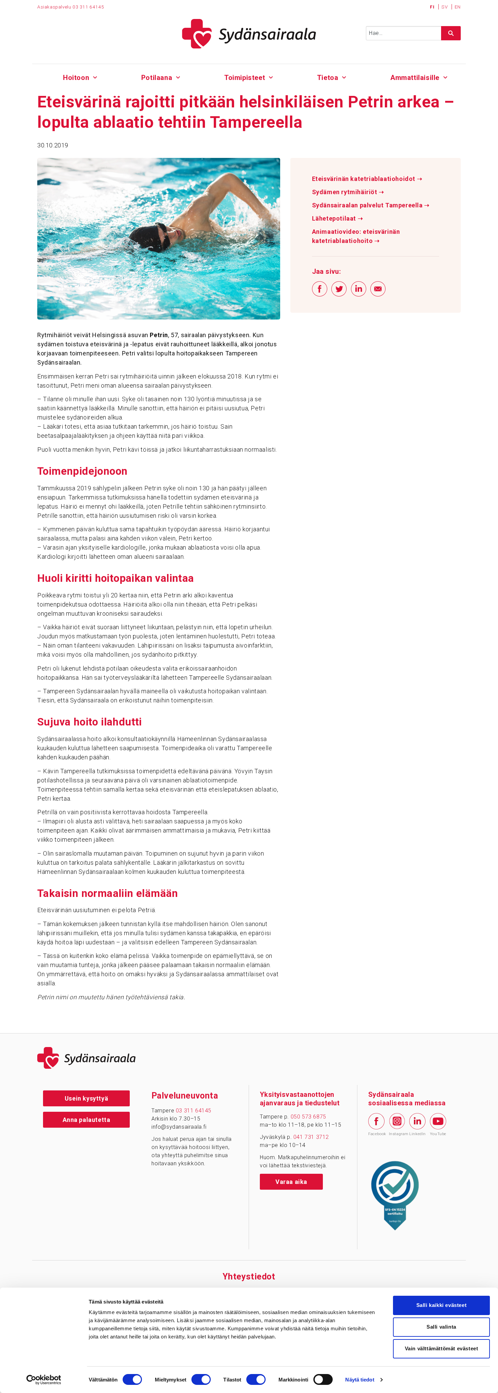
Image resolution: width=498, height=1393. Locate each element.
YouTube (438, 1134)
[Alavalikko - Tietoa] (344, 77)
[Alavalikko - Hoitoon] (95, 77)
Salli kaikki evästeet (441, 1305)
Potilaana (156, 78)
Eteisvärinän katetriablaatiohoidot (367, 179)
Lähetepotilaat (337, 218)
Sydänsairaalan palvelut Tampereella (371, 205)
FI (433, 6)
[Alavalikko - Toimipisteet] (271, 77)
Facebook (376, 1134)
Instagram (397, 1134)
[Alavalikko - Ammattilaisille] (445, 77)
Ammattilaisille (414, 78)
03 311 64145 (88, 6)
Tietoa (327, 78)
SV (445, 6)
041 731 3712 (311, 1137)
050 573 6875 (308, 1116)
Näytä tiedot (359, 1379)
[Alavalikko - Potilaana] (178, 77)
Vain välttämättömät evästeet (441, 1348)
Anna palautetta (86, 1119)
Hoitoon (76, 78)
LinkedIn (417, 1134)
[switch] (201, 1379)
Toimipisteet (244, 78)
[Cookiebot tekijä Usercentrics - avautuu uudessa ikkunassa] (44, 1380)
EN (458, 6)
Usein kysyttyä (86, 1098)
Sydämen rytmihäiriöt (348, 192)
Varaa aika (291, 1181)
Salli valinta (441, 1327)
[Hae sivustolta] (451, 33)
